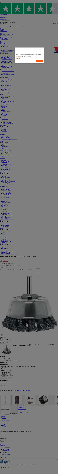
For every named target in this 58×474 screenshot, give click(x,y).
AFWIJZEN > (40, 50)
